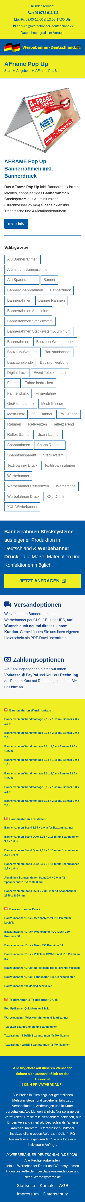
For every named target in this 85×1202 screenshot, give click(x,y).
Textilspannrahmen (59, 465)
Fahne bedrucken (39, 383)
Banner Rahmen (51, 300)
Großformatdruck (20, 404)
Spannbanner (49, 434)
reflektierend (64, 424)
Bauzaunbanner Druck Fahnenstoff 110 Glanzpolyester (39, 977)
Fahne (12, 383)
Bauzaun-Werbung (22, 352)
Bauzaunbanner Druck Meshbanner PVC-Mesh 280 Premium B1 (37, 934)
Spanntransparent (21, 455)
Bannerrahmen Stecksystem (30, 321)
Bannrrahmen (18, 342)
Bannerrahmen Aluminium (28, 311)
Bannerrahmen (19, 300)
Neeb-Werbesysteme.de (42, 1177)
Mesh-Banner (52, 404)
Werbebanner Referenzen (28, 486)
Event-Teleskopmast (50, 373)
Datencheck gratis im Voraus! (42, 33)
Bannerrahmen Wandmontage (30, 710)
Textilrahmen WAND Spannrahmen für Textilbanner (37, 1044)
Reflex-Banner (19, 434)
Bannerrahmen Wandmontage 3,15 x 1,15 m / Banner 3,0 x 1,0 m (41, 762)
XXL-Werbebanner (22, 507)
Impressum (28, 1194)
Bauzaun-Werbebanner (55, 342)
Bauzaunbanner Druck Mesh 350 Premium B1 (33, 945)
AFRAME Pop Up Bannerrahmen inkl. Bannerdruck (28, 168)
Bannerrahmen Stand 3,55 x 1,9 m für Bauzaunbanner (38, 827)
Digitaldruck (17, 373)
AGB (63, 1185)
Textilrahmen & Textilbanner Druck (33, 1000)
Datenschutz (55, 1194)
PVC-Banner (42, 414)
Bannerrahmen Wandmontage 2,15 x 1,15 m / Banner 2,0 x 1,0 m (41, 721)
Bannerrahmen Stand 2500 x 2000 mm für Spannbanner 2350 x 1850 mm (40, 893)
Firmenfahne (46, 393)
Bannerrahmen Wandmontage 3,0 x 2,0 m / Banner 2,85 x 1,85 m (41, 776)
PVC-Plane (68, 414)
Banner (49, 280)
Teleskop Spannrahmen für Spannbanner (30, 1026)
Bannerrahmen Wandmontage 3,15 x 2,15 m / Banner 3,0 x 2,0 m (41, 803)
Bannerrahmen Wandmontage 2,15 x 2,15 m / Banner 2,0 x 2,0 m (41, 735)
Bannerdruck (60, 290)
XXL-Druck (55, 496)
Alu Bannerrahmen (22, 259)
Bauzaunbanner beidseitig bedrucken (28, 986)
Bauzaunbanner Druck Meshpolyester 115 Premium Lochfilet (37, 920)
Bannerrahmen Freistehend (28, 819)
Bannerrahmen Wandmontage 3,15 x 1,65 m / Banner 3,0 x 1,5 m (41, 789)
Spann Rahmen (50, 445)
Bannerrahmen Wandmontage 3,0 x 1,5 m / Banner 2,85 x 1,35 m (41, 749)
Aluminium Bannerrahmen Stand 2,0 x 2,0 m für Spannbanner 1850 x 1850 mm (34, 880)
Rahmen (14, 424)
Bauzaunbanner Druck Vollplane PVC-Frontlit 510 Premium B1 (42, 956)
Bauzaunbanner (57, 352)
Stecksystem (53, 455)
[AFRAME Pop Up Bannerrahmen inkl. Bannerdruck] (42, 120)
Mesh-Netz (16, 414)
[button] (78, 47)
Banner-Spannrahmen (25, 290)
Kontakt (47, 1185)
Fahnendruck (18, 393)
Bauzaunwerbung (54, 362)
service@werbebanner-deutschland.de (45, 26)
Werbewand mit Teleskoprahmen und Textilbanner (36, 1017)
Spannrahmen (18, 445)
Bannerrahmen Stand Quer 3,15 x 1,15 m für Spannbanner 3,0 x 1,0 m (41, 839)
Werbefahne (66, 486)
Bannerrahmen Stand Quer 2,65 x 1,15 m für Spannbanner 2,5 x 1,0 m (41, 866)
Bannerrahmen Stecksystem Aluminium (38, 331)
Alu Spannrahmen (21, 280)
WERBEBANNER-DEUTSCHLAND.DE (39, 1155)
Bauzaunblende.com (58, 1171)
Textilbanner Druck (22, 465)
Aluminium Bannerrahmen (28, 269)
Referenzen (37, 424)
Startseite (26, 1185)
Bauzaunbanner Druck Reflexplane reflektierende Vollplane (42, 967)
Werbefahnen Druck (23, 496)
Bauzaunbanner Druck (24, 909)
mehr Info (16, 223)
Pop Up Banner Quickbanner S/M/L (26, 1008)
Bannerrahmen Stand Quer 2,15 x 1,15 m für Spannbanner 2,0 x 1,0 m (41, 852)
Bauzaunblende (20, 362)
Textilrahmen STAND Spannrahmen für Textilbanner (37, 1035)
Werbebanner (18, 476)
